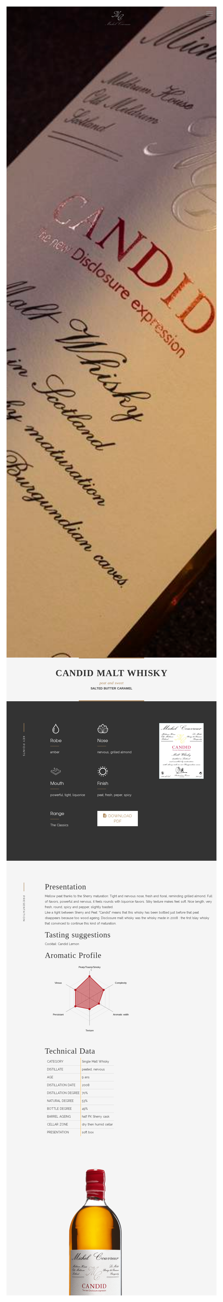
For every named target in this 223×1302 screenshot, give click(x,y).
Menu (209, 13)
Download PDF (119, 818)
